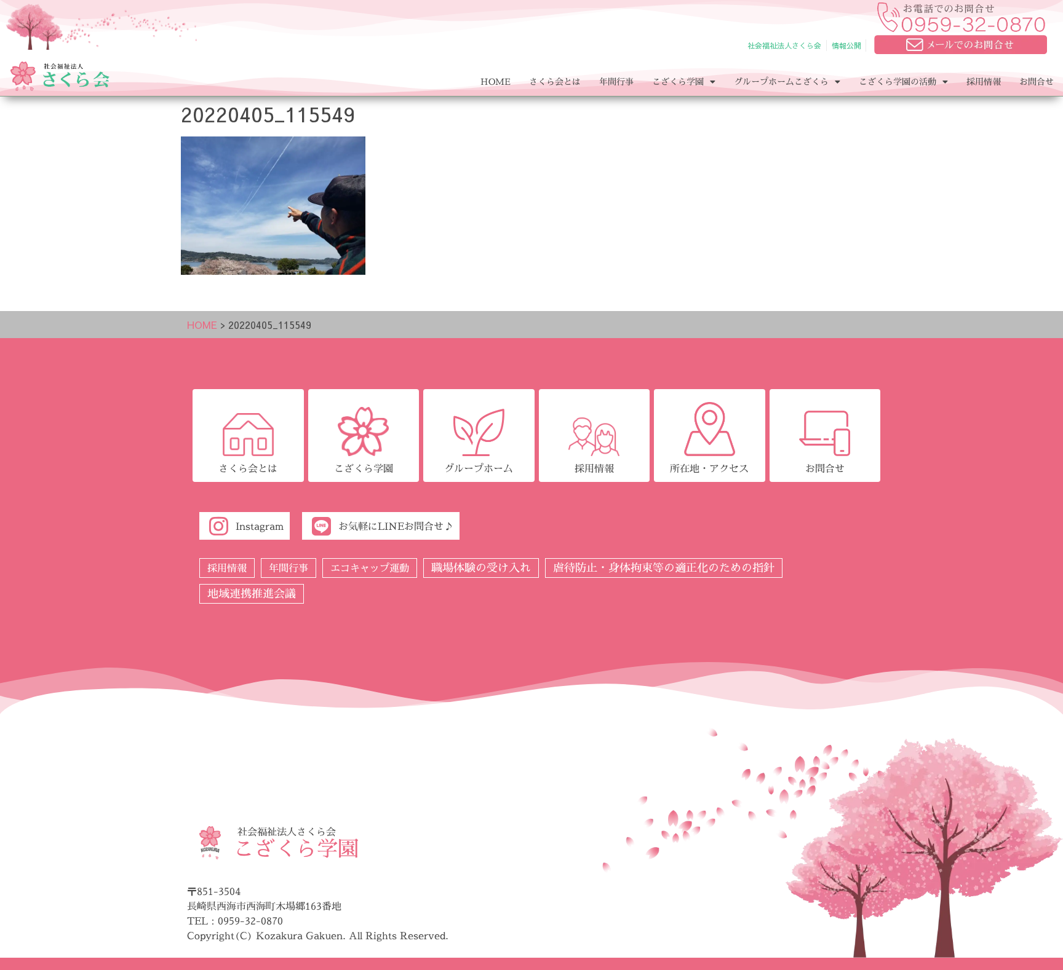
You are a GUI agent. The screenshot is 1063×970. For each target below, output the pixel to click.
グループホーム (478, 468)
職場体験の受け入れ (481, 567)
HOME (495, 81)
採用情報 (983, 81)
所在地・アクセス (709, 468)
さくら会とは (555, 81)
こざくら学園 (678, 81)
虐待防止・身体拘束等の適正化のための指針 (663, 567)
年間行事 (616, 81)
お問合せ (1036, 81)
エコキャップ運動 (369, 568)
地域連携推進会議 (251, 593)
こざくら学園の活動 (897, 81)
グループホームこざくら (781, 81)
